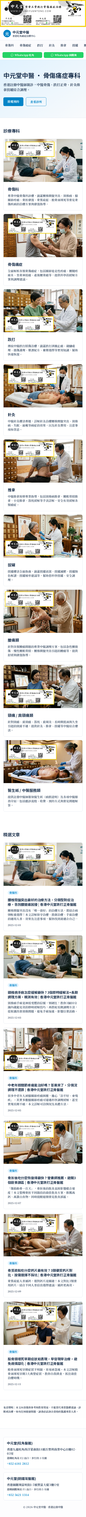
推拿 (63, 45)
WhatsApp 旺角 (24, 55)
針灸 (52, 45)
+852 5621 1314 (18, 1495)
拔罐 (75, 45)
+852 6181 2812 (18, 1463)
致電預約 (13, 101)
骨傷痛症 (25, 45)
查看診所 (36, 102)
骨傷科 (9, 45)
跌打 (40, 45)
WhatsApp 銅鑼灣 (66, 55)
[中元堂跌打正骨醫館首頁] (43, 13)
